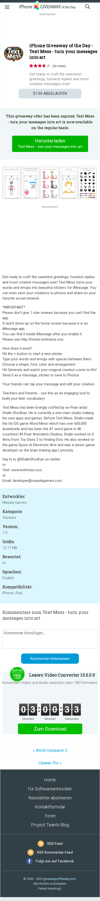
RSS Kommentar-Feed (55, 852)
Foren (50, 815)
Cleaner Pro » (50, 763)
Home (50, 779)
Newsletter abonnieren (50, 797)
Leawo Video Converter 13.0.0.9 (62, 675)
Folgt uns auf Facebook (55, 861)
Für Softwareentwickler (50, 788)
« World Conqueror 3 (50, 750)
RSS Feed (55, 843)
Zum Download (50, 729)
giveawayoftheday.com (59, 879)
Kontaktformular (50, 806)
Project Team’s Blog (50, 824)
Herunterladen (50, 143)
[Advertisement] (50, 28)
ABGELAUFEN (50, 93)
